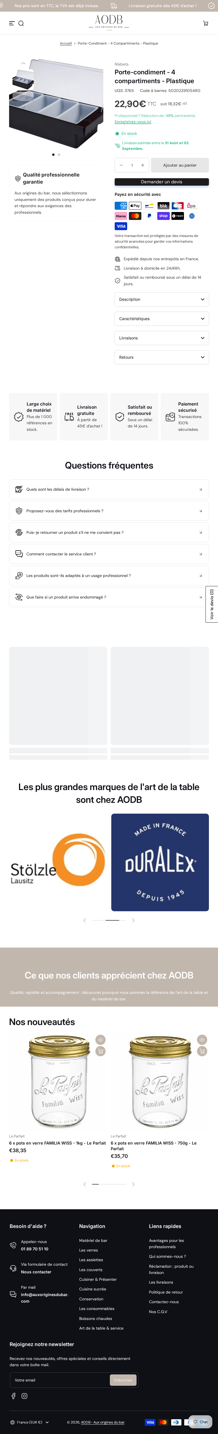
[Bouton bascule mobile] (12, 23)
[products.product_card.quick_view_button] (100, 1040)
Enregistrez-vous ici (133, 121)
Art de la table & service (101, 1328)
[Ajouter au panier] (100, 1051)
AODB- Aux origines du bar (102, 1422)
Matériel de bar (93, 1240)
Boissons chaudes (95, 1318)
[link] (67, 862)
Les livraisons (161, 1282)
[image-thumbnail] (23, 80)
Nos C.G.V (158, 1311)
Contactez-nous (164, 1301)
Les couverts (90, 1269)
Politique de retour (166, 1292)
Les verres (88, 1250)
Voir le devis (211, 604)
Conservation (91, 1298)
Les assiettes (91, 1259)
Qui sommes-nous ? (167, 1256)
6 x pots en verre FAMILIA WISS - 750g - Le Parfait (154, 1146)
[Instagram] (24, 1396)
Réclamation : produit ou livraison (171, 1269)
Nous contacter (36, 1271)
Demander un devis (161, 182)
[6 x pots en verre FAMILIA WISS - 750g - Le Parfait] (160, 1082)
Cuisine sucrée (92, 1289)
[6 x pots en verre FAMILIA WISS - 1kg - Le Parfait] (58, 1082)
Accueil (66, 43)
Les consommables (96, 1308)
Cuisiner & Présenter (98, 1279)
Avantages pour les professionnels (166, 1243)
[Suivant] (23, 107)
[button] (21, 23)
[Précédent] (23, 63)
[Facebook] (13, 1396)
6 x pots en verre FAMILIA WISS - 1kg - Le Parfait (57, 1143)
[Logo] (109, 23)
